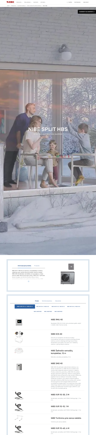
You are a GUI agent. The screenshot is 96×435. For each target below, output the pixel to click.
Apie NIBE (42, 2)
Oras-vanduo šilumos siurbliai (34, 5)
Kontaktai (36, 2)
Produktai (18, 2)
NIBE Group (86, 2)
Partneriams (77, 2)
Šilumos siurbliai (22, 5)
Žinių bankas (27, 2)
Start (8, 5)
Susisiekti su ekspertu (86, 11)
